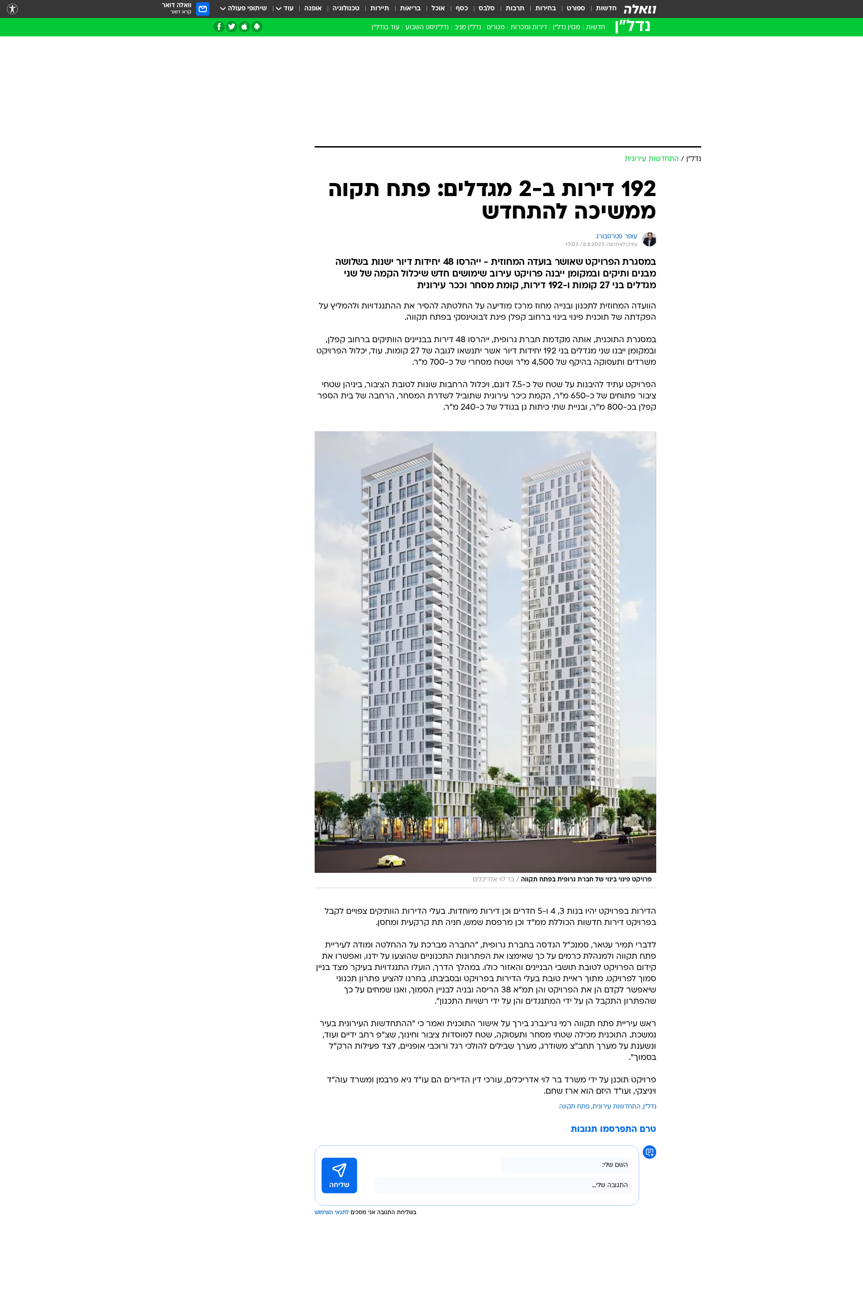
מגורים (496, 28)
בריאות (410, 8)
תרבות (515, 8)
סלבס (487, 8)
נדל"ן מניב (467, 28)
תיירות (379, 8)
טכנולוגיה (346, 8)
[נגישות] (12, 9)
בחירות (545, 8)
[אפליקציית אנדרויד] (256, 26)
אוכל (438, 8)
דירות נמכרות (529, 28)
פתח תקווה (574, 1107)
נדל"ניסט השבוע (427, 28)
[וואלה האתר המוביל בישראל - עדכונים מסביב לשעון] (640, 8)
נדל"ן (649, 1107)
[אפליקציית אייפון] (244, 26)
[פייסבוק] (219, 26)
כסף (462, 8)
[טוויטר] (231, 26)
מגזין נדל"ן (566, 28)
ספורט (576, 8)
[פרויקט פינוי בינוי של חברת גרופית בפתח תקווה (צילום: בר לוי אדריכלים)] (485, 659)
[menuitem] (601, 9)
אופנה (313, 8)
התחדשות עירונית (616, 1107)
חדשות (606, 8)
